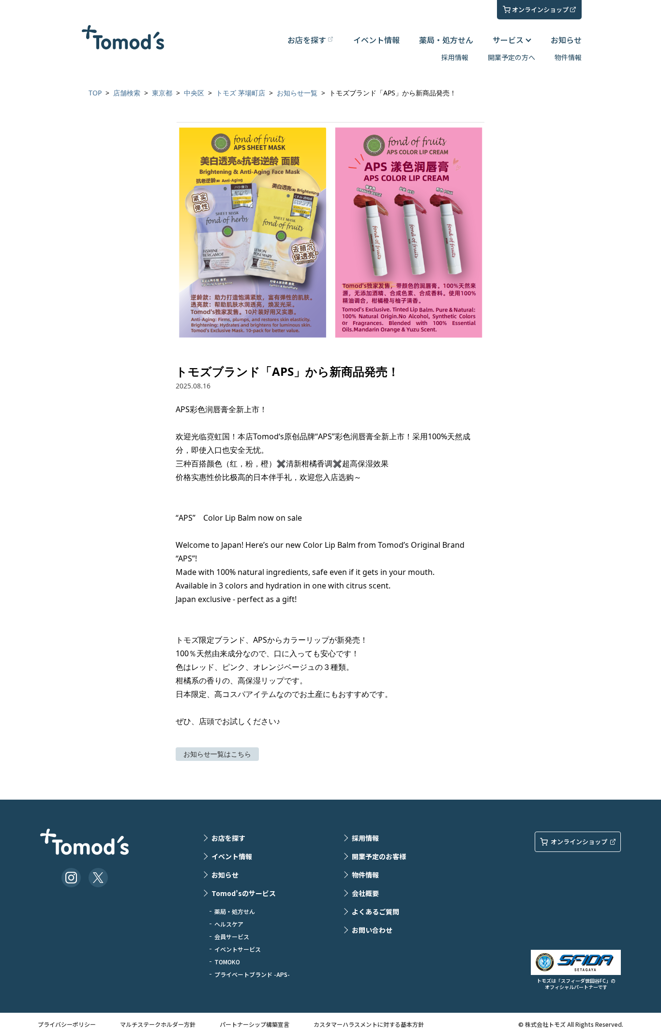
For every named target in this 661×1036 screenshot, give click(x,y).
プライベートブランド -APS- (252, 974)
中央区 (194, 92)
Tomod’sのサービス (243, 893)
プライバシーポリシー (67, 1024)
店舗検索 (126, 92)
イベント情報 (376, 40)
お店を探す (228, 838)
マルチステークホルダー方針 (157, 1024)
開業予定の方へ (511, 57)
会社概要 (365, 893)
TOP (95, 92)
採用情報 (454, 57)
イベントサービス (237, 949)
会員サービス (231, 936)
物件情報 (568, 57)
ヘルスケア (228, 924)
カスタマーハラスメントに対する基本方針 (369, 1024)
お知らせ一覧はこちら (217, 753)
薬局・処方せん (446, 40)
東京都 (162, 92)
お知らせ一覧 (297, 92)
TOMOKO (227, 962)
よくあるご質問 (375, 911)
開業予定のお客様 (379, 856)
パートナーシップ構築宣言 (254, 1024)
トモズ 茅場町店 (240, 92)
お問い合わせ (372, 930)
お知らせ (566, 40)
